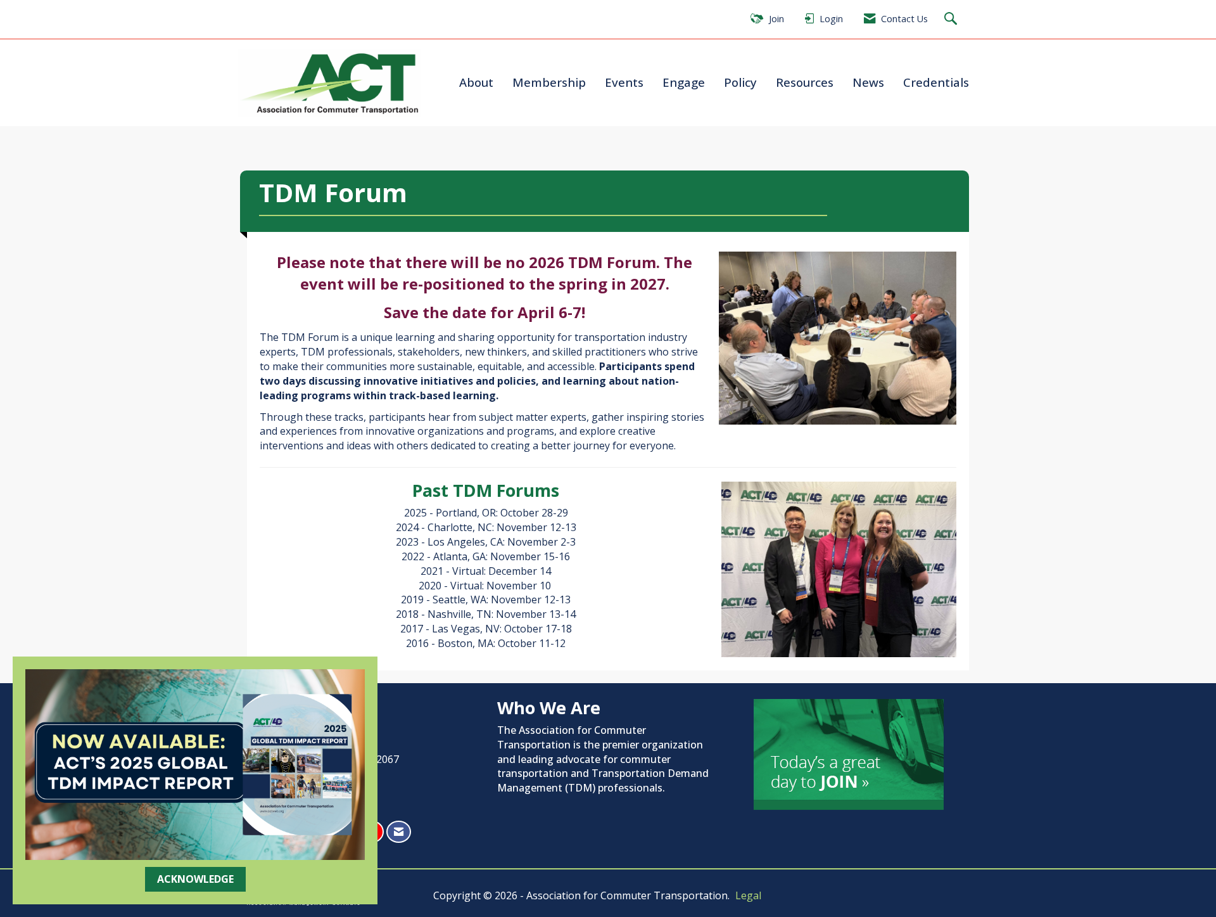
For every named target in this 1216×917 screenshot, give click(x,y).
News (868, 82)
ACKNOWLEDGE (195, 879)
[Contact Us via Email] (398, 832)
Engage (683, 82)
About (476, 82)
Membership (549, 82)
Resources (804, 82)
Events (624, 82)
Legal (748, 895)
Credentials (936, 82)
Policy (740, 82)
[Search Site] (952, 19)
